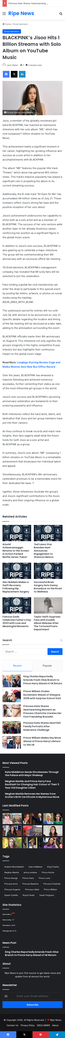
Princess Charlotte (51, 884)
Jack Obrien (12, 65)
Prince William (50, 889)
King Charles (53, 866)
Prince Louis (44, 878)
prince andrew (30, 872)
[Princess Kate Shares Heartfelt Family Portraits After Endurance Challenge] (11, 727)
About (55, 1025)
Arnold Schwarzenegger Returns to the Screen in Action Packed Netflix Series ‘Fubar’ (15, 551)
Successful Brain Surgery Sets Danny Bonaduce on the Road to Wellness (48, 586)
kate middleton (35, 866)
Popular (47, 665)
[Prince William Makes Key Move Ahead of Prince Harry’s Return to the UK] (11, 742)
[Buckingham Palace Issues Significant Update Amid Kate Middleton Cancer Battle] (32, 830)
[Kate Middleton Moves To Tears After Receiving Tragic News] (12, 842)
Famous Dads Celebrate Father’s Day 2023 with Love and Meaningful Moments (16, 621)
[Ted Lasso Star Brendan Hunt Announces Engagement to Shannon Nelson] (48, 533)
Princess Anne (11, 884)
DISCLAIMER (43, 1025)
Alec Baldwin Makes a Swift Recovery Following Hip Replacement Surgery (15, 586)
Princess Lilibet (32, 889)
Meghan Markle (11, 872)
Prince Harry (28, 878)
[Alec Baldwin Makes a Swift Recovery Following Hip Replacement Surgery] (16, 571)
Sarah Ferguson (46, 895)
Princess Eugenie (12, 889)
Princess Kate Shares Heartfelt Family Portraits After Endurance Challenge (42, 726)
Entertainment (20, 24)
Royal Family (29, 895)
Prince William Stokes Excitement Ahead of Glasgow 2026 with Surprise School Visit (42, 695)
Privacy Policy (28, 1025)
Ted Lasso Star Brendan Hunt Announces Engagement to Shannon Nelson (44, 551)
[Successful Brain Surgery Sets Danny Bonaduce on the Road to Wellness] (48, 571)
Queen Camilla (11, 895)
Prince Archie (48, 872)
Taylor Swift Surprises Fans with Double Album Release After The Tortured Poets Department (47, 623)
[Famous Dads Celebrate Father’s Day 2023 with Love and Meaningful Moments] (16, 605)
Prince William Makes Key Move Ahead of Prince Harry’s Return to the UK (42, 741)
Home (7, 24)
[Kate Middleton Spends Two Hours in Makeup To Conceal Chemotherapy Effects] (32, 842)
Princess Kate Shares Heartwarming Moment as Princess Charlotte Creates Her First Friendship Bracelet (42, 711)
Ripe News (55, 1020)
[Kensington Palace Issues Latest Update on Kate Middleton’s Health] (12, 830)
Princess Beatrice (30, 884)
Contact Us (12, 1025)
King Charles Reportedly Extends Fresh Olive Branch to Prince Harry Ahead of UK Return (42, 680)
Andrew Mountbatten (14, 866)
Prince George (11, 878)
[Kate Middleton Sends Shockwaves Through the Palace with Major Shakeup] (12, 818)
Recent (17, 665)
